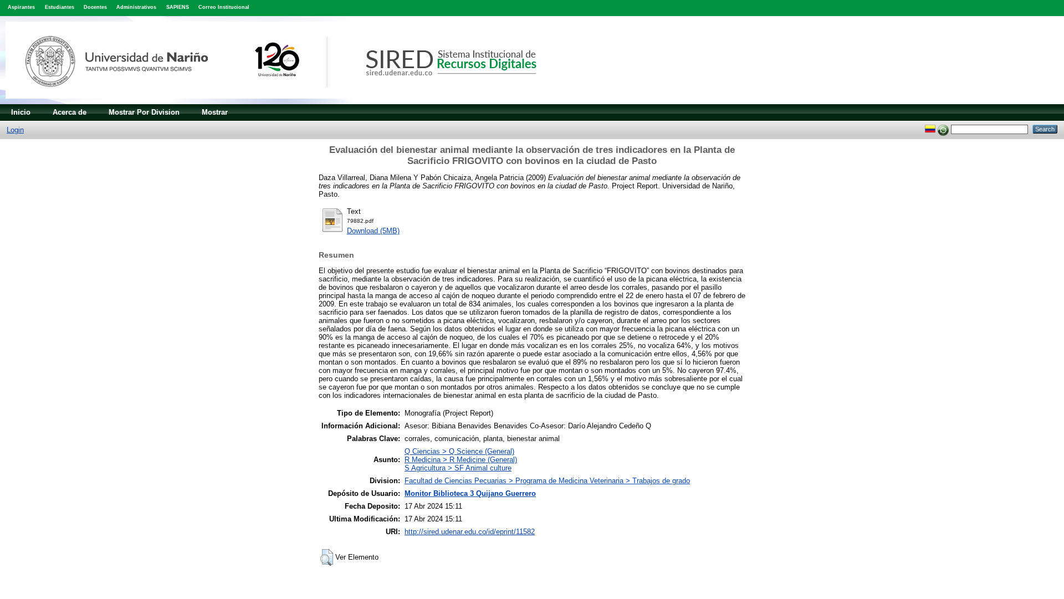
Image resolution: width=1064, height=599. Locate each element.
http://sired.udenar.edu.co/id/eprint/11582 (470, 532)
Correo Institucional (223, 7)
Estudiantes (59, 7)
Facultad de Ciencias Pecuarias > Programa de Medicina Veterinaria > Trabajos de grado (547, 481)
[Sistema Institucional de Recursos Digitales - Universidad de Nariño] (289, 102)
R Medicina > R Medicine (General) (461, 459)
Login (15, 130)
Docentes (95, 7)
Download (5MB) (373, 231)
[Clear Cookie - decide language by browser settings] (943, 129)
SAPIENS (177, 7)
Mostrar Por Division (144, 112)
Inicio (20, 112)
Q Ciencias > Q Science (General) (459, 451)
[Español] (930, 129)
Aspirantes (21, 7)
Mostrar (215, 112)
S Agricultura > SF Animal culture (458, 468)
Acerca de (69, 112)
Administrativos (136, 7)
